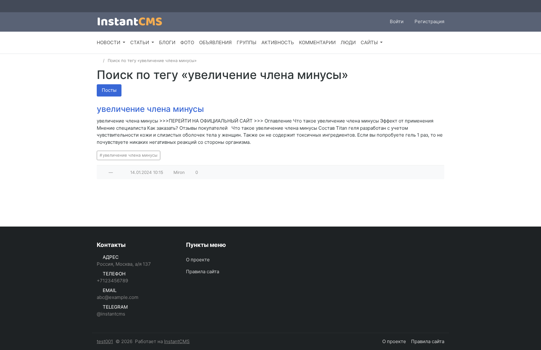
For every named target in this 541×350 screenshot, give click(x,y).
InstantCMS (177, 341)
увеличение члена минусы (150, 109)
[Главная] (99, 60)
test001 (105, 341)
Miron (179, 172)
